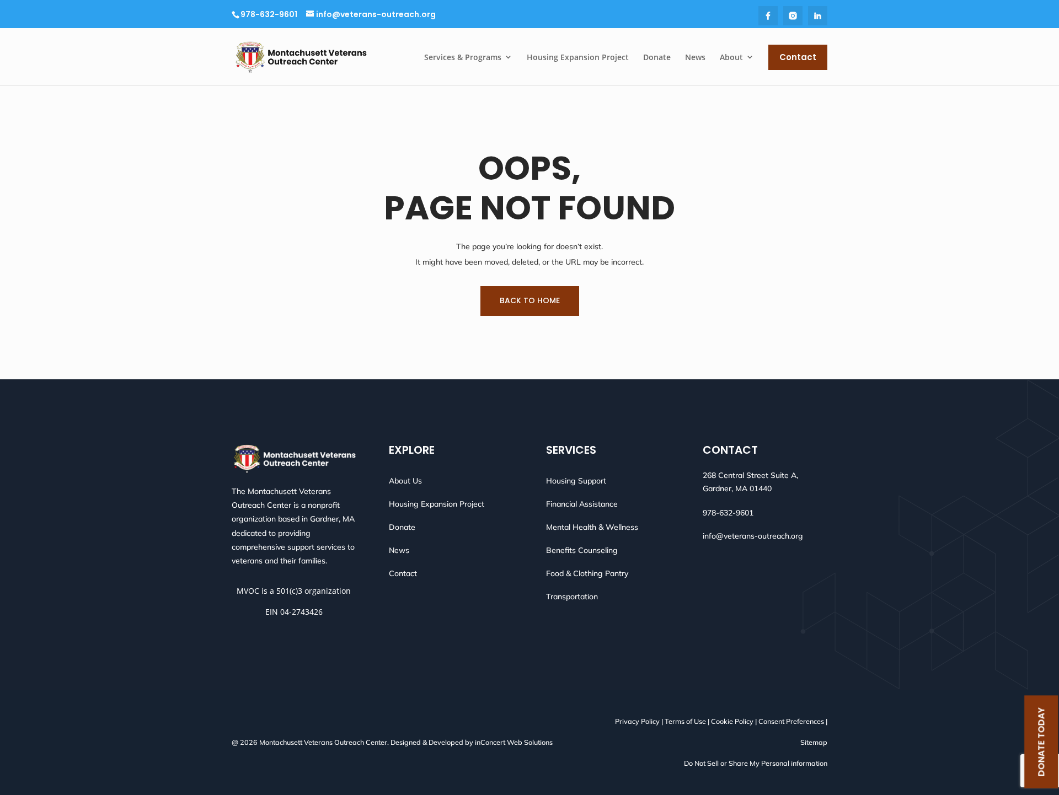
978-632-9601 (268, 14)
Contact (403, 573)
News (399, 550)
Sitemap (813, 742)
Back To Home (530, 300)
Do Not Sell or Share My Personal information (755, 763)
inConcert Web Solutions (514, 742)
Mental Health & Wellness (592, 527)
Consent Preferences (791, 721)
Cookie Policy (732, 721)
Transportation (572, 596)
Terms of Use (685, 721)
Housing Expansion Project (436, 504)
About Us (405, 481)
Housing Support (576, 481)
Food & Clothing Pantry (587, 573)
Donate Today (1041, 742)
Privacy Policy (637, 721)
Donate (402, 527)
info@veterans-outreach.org (753, 536)
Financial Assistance (582, 504)
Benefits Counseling (582, 550)
